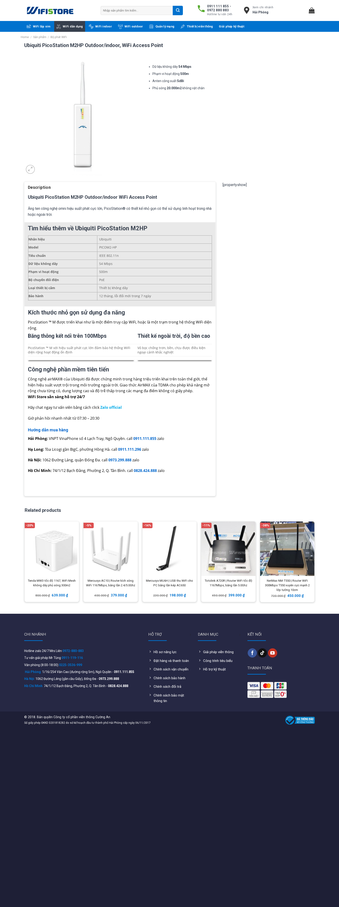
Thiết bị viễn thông (200, 26)
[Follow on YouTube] (272, 653)
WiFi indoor (103, 26)
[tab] (39, 189)
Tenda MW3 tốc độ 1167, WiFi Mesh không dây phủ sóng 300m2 (52, 583)
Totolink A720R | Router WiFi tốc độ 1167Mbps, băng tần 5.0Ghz (228, 583)
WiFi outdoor (134, 26)
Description (39, 187)
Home (25, 37)
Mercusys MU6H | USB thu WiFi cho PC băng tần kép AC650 (169, 583)
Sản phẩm (39, 37)
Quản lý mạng (164, 26)
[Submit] (178, 10)
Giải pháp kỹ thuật (231, 26)
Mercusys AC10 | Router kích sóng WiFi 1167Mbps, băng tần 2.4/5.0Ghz (110, 583)
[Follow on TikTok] (262, 653)
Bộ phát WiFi (59, 37)
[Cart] (312, 10)
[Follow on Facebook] (252, 653)
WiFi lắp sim (42, 26)
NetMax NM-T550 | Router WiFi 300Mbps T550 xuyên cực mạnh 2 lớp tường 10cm (287, 585)
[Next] (314, 562)
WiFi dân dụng (73, 26)
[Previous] (24, 562)
